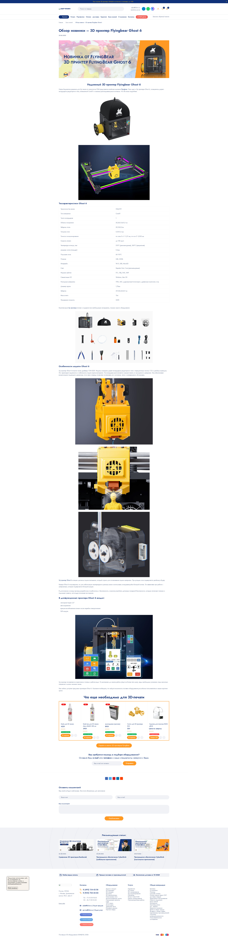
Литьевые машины (111, 908)
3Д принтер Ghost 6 (65, 580)
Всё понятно (12, 888)
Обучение (131, 895)
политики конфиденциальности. (17, 883)
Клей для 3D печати (67, 724)
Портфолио (131, 889)
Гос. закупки (154, 906)
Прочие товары (111, 910)
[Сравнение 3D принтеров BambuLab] (76, 845)
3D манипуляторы (111, 895)
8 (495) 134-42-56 (90, 889)
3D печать (131, 890)
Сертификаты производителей (159, 913)
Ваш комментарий (64, 804)
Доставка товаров (155, 897)
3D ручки (109, 894)
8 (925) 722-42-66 (91, 893)
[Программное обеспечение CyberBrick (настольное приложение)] (151, 845)
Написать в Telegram (87, 919)
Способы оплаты (155, 894)
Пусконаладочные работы (136, 900)
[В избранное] (72, 735)
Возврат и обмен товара (157, 911)
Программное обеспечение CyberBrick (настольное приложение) (149, 858)
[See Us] (62, 901)
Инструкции (153, 903)
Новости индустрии (156, 900)
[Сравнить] (75, 735)
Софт (107, 902)
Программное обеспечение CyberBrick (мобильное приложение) (111, 858)
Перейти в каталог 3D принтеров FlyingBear (114, 745)
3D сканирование (133, 892)
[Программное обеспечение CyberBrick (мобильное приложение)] (113, 845)
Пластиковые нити (111, 897)
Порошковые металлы (113, 900)
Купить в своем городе (157, 910)
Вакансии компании (156, 908)
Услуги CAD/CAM (133, 897)
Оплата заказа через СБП (158, 895)
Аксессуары (109, 905)
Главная (61, 22)
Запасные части (111, 906)
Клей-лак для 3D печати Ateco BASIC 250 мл (91, 725)
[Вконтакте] (65, 901)
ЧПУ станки (109, 903)
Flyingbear (124, 89)
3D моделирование (134, 894)
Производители (155, 905)
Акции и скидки (111, 889)
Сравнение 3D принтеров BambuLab (73, 857)
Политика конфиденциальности (156, 915)
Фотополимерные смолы (114, 898)
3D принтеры (110, 890)
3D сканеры (109, 892)
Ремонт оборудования (135, 898)
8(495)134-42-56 (135, 10)
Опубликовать (114, 818)
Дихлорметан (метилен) (112, 724)
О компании (154, 890)
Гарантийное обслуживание (158, 898)
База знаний (69, 22)
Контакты (152, 889)
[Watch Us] (59, 901)
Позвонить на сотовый (87, 924)
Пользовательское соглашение (156, 918)
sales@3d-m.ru (135, 8)
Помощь (152, 892)
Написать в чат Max (87, 914)
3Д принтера (72, 308)
